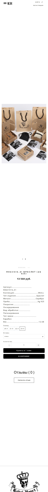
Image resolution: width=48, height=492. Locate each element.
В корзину (24, 356)
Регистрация (38, 5)
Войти (37, 2)
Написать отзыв (24, 380)
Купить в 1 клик (24, 350)
